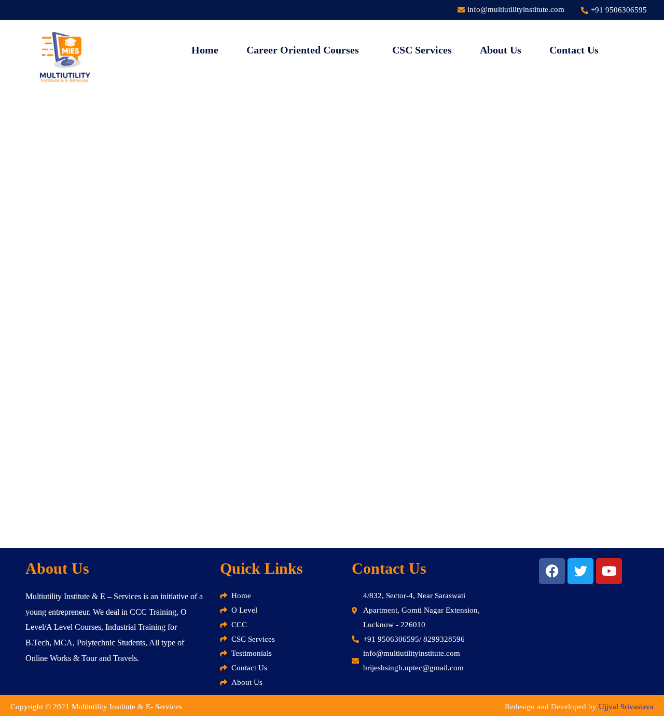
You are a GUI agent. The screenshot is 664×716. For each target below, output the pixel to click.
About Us (500, 50)
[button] (305, 50)
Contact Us (574, 50)
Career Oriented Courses (302, 50)
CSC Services (422, 50)
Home (204, 50)
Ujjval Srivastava (626, 707)
